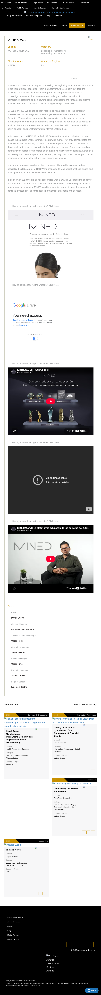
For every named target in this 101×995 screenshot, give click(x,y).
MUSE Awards (21, 3)
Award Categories (34, 16)
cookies (85, 983)
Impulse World (13, 850)
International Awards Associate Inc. (28, 985)
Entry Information (14, 16)
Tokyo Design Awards (60, 8)
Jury (48, 16)
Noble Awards (22, 8)
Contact (10, 926)
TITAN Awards (69, 3)
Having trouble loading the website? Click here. (35, 206)
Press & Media (50, 25)
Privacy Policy (69, 983)
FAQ (9, 931)
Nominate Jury (13, 939)
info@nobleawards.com (83, 950)
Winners (58, 16)
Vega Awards (38, 3)
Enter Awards (77, 26)
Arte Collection (40, 8)
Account (91, 25)
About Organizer (14, 922)
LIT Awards (6, 8)
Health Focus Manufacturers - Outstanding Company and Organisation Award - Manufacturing (19, 737)
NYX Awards (52, 3)
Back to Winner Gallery (84, 704)
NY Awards (85, 3)
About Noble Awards (15, 917)
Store (64, 25)
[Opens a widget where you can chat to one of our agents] (92, 991)
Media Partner (13, 935)
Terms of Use (58, 983)
